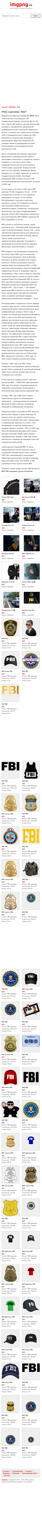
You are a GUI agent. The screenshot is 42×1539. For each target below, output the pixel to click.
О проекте (6, 1471)
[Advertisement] (21, 43)
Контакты (7, 1475)
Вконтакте (6, 1473)
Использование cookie (29, 1473)
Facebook (29, 1471)
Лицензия (16, 1473)
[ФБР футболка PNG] (31, 1142)
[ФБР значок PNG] (10, 803)
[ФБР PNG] (10, 628)
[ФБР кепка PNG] (10, 660)
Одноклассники (17, 1471)
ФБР (3, 500)
